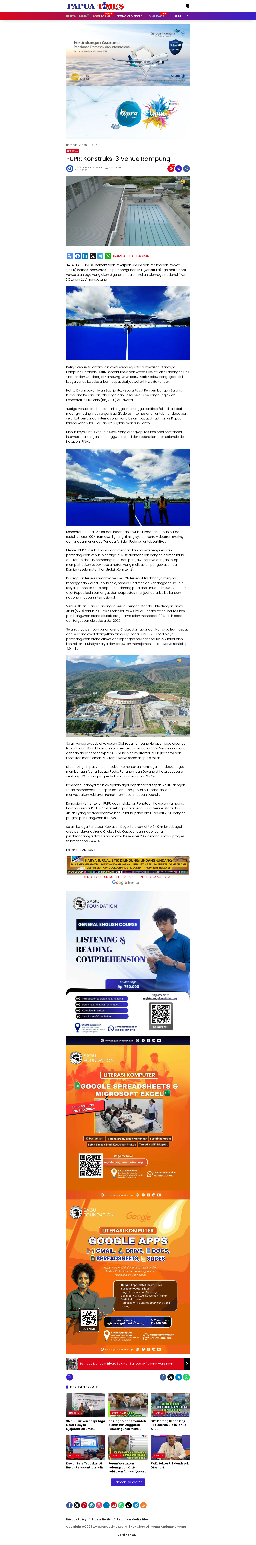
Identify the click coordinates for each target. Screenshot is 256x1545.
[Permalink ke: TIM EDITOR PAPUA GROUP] (70, 168)
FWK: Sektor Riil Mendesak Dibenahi (170, 1465)
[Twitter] (170, 1377)
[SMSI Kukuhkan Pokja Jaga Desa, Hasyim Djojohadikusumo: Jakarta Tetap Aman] (85, 1405)
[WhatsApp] (108, 256)
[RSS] (143, 1505)
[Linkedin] (106, 1505)
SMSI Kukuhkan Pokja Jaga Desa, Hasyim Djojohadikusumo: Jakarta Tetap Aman (85, 1425)
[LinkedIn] (85, 256)
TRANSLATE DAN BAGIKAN (131, 256)
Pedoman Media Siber (133, 1519)
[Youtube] (114, 1505)
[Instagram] (99, 1505)
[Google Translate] (70, 256)
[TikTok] (128, 1505)
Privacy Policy (76, 1519)
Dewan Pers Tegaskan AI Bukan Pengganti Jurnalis (84, 1465)
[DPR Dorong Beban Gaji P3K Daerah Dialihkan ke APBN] (170, 1405)
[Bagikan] (186, 168)
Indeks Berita (101, 1519)
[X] (93, 256)
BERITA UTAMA (118, 1413)
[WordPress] (91, 1505)
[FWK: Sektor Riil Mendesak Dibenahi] (170, 1447)
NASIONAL (72, 150)
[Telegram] (100, 256)
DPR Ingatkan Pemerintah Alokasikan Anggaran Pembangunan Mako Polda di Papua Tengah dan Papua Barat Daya (127, 1425)
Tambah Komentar (128, 1482)
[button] (187, 6)
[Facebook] (77, 256)
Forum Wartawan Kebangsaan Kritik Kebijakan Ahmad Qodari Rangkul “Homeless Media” (126, 1467)
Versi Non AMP (128, 1535)
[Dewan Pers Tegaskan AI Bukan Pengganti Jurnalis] (85, 1447)
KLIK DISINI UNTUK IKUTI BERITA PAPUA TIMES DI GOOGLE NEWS (128, 877)
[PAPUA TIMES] (96, 6)
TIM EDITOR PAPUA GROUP (88, 167)
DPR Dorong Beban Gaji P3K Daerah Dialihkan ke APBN (168, 1425)
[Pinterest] (84, 1505)
